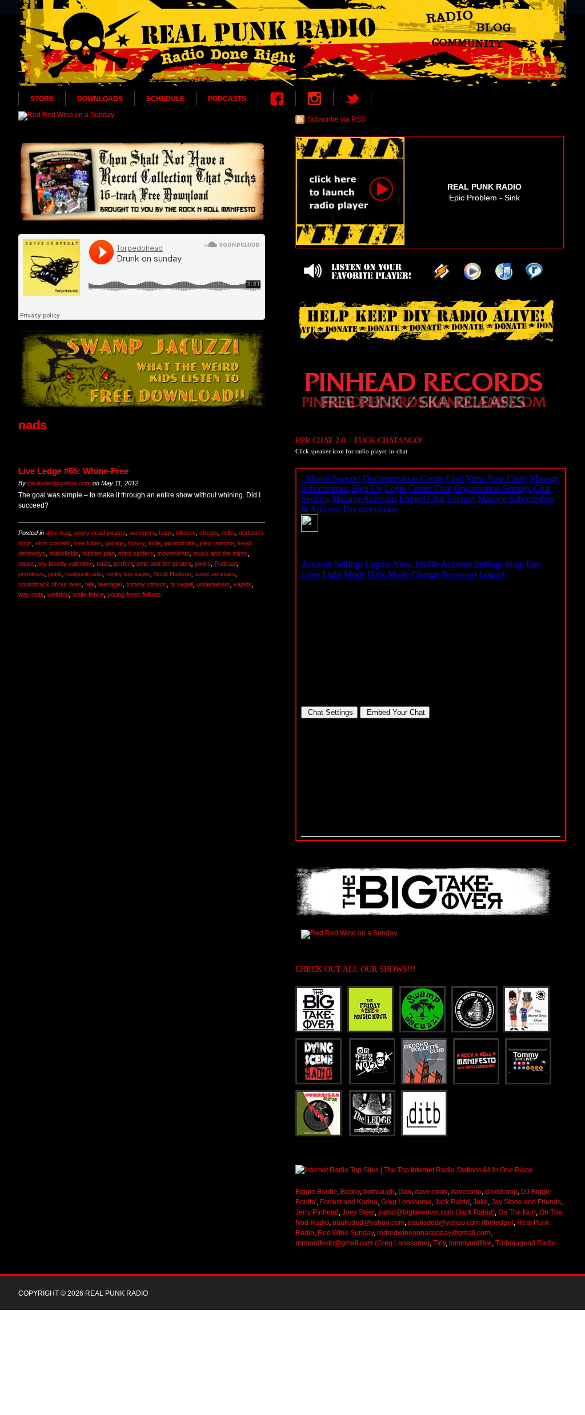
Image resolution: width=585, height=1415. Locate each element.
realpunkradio (84, 573)
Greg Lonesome (406, 1202)
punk (55, 573)
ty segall (181, 584)
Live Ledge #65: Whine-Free (73, 471)
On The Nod (517, 1212)
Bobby (350, 1192)
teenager (110, 584)
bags (166, 532)
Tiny (439, 1243)
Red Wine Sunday (346, 1233)
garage (115, 543)
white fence (88, 594)
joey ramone (217, 543)
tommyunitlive (470, 1243)
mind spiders (136, 553)
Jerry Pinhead (317, 1212)
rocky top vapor (128, 573)
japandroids (181, 543)
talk (90, 584)
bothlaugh (379, 1192)
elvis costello (53, 543)
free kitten (88, 543)
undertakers (213, 584)
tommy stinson (146, 584)
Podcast (225, 563)
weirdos (58, 594)
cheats (208, 532)
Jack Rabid (452, 1202)
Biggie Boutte (316, 1192)
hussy (136, 543)
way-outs (31, 594)
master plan (98, 553)
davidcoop (501, 1192)
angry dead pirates (100, 532)
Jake (480, 1202)
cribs (228, 532)
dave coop (431, 1192)
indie (155, 543)
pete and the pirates (164, 563)
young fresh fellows (134, 594)
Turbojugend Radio (525, 1243)
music (26, 563)
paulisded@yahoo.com (59, 483)
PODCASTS (227, 99)
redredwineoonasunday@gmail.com (433, 1233)
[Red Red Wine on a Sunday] (141, 115)
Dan (404, 1192)
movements (173, 553)
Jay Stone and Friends (526, 1202)
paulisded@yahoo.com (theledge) (461, 1223)
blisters (186, 532)
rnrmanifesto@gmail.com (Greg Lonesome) (362, 1243)
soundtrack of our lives (50, 584)
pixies (203, 563)
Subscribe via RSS (336, 119)
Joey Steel (358, 1212)
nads (103, 563)
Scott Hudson (172, 573)
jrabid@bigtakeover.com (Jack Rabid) (436, 1212)
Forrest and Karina (349, 1202)
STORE (42, 99)
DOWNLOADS (100, 99)
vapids (243, 584)
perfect (123, 563)
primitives (31, 573)
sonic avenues (215, 573)
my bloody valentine (65, 563)
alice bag (58, 532)
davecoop (466, 1192)
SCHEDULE (165, 99)
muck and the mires (220, 553)
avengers (142, 532)
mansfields (64, 553)
